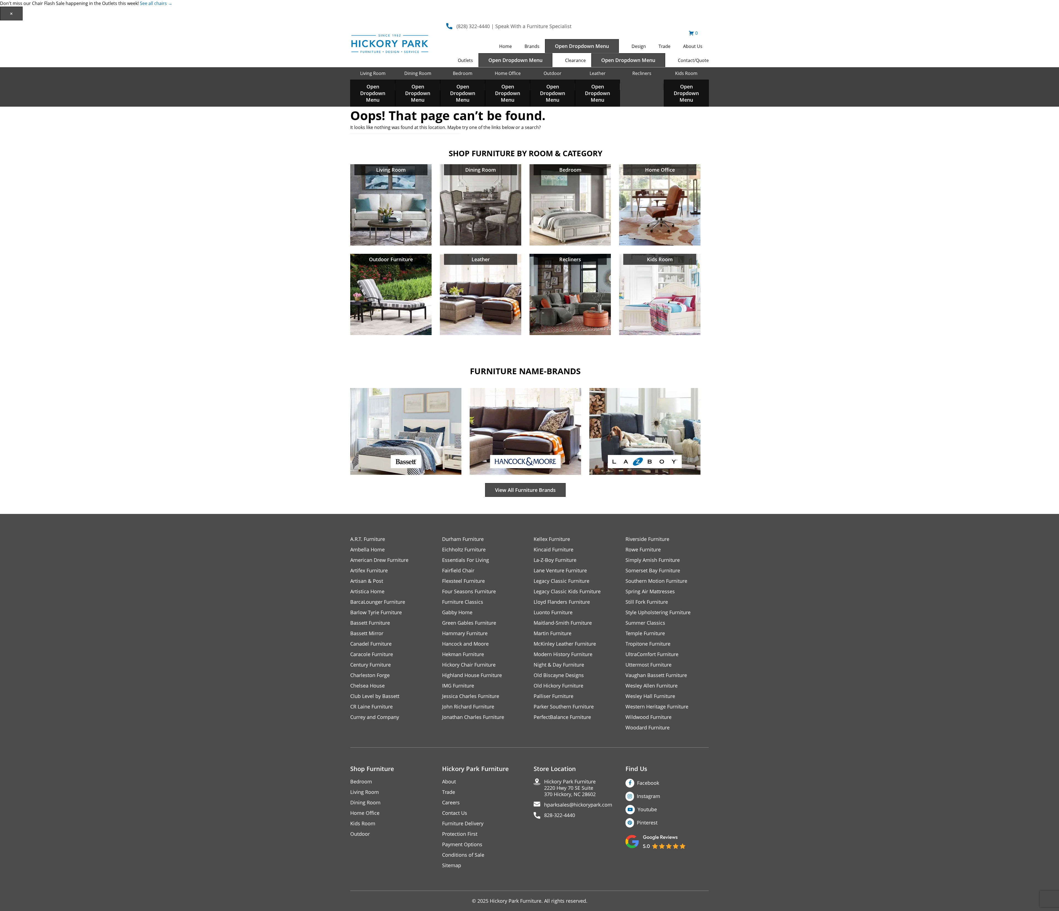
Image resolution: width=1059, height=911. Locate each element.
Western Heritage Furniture (656, 707)
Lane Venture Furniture (560, 570)
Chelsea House (367, 686)
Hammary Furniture (465, 633)
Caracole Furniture (371, 654)
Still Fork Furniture (646, 602)
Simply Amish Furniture (652, 560)
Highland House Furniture (472, 675)
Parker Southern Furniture (564, 707)
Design (639, 46)
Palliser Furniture (553, 696)
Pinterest (647, 822)
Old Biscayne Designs (559, 675)
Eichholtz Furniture (464, 549)
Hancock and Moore (465, 644)
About (449, 781)
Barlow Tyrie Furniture (376, 612)
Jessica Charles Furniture (470, 696)
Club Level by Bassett (374, 696)
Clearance (575, 60)
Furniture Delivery (462, 823)
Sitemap (451, 865)
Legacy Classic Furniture (561, 581)
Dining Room (417, 73)
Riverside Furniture (647, 539)
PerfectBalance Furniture (562, 717)
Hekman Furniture (463, 654)
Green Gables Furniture (469, 623)
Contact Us (454, 813)
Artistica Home (367, 591)
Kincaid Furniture (553, 549)
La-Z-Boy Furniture (555, 560)
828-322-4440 (559, 815)
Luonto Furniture (553, 612)
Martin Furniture (552, 633)
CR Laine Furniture (371, 707)
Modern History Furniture (563, 654)
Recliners (641, 73)
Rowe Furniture (643, 549)
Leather (598, 73)
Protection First (459, 834)
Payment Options (462, 844)
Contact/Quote (693, 60)
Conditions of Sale (463, 855)
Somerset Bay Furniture (652, 570)
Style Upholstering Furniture (658, 612)
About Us (692, 46)
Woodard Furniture (647, 727)
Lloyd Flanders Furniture (562, 602)
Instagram (648, 796)
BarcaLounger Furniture (377, 602)
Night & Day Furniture (559, 665)
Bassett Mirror (366, 633)
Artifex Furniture (369, 570)
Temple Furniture (645, 633)
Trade (664, 46)
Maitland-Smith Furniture (563, 623)
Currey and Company (374, 717)
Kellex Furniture (552, 539)
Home (505, 46)
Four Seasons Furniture (469, 591)
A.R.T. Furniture (367, 539)
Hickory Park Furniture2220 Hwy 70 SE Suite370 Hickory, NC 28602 (570, 787)
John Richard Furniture (468, 707)
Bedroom (462, 73)
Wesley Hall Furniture (650, 696)
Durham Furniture (463, 539)
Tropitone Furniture (647, 644)
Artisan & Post (366, 581)
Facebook (648, 783)
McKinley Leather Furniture (565, 644)
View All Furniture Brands (525, 490)
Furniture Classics (462, 602)
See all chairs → (156, 3)
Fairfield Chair (458, 570)
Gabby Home (457, 612)
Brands (532, 46)
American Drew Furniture (379, 560)
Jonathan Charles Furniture (473, 717)
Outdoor (552, 73)
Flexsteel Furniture (463, 581)
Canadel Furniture (371, 644)
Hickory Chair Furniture (469, 665)
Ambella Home (367, 549)
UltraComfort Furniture (651, 654)
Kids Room (686, 73)
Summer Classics (645, 623)
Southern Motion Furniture (656, 581)
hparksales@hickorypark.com (578, 805)
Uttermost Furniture (648, 665)
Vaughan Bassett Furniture (656, 675)
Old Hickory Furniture (558, 686)
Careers (451, 802)
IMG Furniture (458, 686)
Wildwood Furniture (648, 717)
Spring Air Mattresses (650, 591)
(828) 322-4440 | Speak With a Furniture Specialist (513, 26)
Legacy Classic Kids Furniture (567, 591)
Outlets (465, 60)
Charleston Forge (370, 675)
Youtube (647, 809)
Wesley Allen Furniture (651, 686)
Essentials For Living (465, 560)
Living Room (373, 73)
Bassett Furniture (370, 623)
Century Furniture (370, 665)
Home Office (508, 73)
